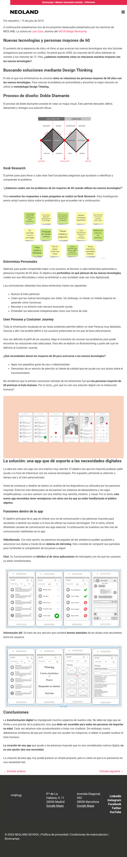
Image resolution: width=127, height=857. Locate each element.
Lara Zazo (37, 31)
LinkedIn (115, 796)
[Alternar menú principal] (123, 12)
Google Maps (55, 805)
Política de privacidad (54, 834)
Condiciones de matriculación (88, 834)
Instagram (114, 800)
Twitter (116, 808)
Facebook (114, 804)
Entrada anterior (15, 771)
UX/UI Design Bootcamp (72, 31)
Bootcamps (12, 838)
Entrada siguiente (111, 771)
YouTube (115, 812)
